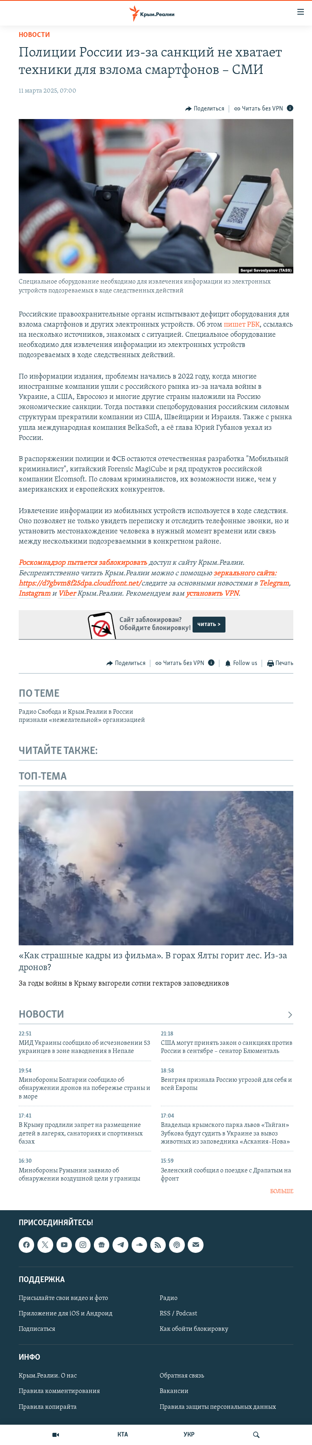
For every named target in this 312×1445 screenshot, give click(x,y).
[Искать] (256, 1435)
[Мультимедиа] (55, 1435)
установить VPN (212, 594)
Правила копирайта (48, 1407)
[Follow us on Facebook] (26, 1244)
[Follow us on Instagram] (83, 1244)
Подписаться (37, 1329)
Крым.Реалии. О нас (48, 1376)
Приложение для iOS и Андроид (66, 1314)
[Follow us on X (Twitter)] (45, 1244)
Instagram (34, 594)
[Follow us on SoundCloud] (139, 1244)
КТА (122, 1435)
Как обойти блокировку (194, 1329)
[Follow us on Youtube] (64, 1244)
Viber (67, 594)
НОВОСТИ (41, 1015)
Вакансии (174, 1391)
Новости (34, 35)
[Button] (204, 109)
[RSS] (158, 1244)
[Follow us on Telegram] (120, 1244)
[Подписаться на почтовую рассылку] (195, 1244)
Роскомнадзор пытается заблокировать (83, 563)
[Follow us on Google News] (101, 1244)
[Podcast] (176, 1244)
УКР (189, 1435)
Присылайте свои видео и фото (63, 1298)
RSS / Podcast (178, 1314)
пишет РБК (242, 325)
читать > (209, 624)
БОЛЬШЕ (281, 1192)
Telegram (274, 583)
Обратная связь (182, 1376)
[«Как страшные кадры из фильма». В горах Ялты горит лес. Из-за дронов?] (156, 868)
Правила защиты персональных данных (218, 1407)
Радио (169, 1298)
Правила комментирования (59, 1391)
